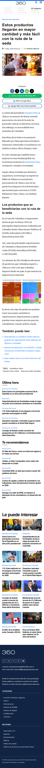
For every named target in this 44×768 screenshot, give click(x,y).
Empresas (5, 399)
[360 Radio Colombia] (22, 652)
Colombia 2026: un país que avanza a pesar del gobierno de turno (21, 472)
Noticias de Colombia (10, 19)
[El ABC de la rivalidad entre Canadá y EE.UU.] (11, 618)
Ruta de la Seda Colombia (31, 371)
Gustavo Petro (31, 113)
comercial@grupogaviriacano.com (26, 669)
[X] (17, 91)
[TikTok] (13, 661)
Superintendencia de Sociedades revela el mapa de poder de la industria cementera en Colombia (21, 402)
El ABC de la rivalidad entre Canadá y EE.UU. (11, 630)
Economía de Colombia (31, 595)
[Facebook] (12, 91)
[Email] (32, 91)
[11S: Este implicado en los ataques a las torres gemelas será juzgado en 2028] (11, 556)
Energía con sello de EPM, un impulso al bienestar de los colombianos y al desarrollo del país (21, 495)
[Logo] (21, 3)
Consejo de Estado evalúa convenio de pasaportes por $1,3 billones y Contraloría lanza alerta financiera (21, 432)
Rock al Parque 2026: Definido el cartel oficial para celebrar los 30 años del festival (32, 633)
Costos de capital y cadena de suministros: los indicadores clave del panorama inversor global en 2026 (21, 483)
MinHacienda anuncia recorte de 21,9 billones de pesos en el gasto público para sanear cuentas (32, 602)
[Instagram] (9, 661)
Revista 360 (6, 449)
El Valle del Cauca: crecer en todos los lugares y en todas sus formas (21, 452)
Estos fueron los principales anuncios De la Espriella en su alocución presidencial (19, 392)
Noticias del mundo (9, 408)
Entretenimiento (29, 627)
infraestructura (32, 162)
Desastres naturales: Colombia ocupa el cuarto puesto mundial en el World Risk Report (21, 421)
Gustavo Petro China (11, 371)
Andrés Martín (33, 49)
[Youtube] (23, 661)
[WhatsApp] (27, 91)
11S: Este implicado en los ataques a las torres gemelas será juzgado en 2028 (21, 412)
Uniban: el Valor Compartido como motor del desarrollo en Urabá (20, 462)
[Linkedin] (22, 91)
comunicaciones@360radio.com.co (21, 667)
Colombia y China (16, 368)
